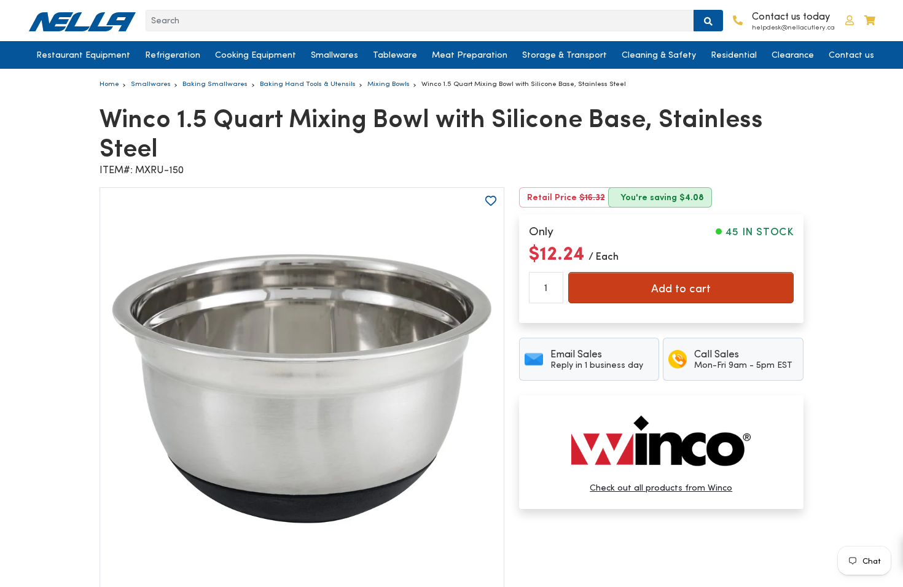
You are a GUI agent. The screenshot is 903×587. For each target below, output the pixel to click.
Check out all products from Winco (661, 487)
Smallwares (334, 55)
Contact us (851, 55)
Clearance (793, 55)
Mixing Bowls (388, 83)
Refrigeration (172, 55)
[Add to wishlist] (491, 201)
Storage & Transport (564, 55)
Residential (734, 55)
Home (109, 83)
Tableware (395, 55)
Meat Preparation (469, 55)
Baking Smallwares (215, 83)
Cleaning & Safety (659, 55)
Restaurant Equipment (83, 55)
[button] (849, 20)
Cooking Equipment (255, 55)
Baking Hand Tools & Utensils (308, 83)
